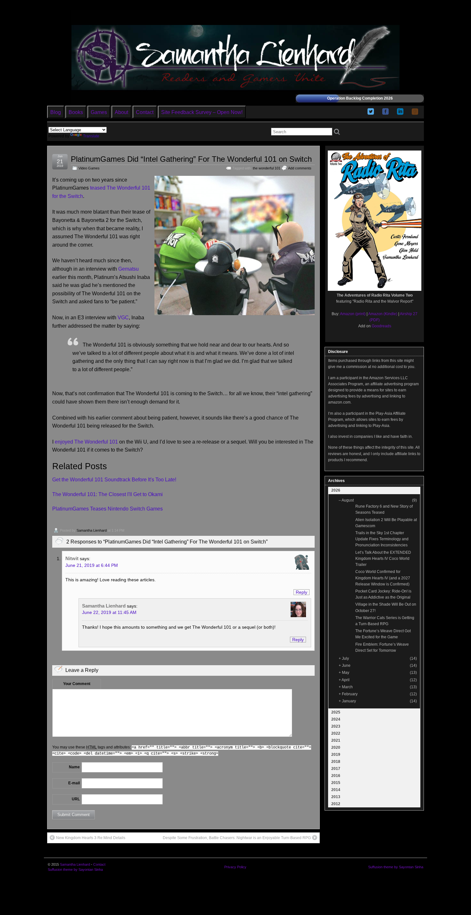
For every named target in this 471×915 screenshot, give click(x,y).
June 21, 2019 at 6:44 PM (91, 565)
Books (76, 112)
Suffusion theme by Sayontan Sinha (75, 869)
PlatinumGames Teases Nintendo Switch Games (107, 508)
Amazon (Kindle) (382, 314)
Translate (91, 136)
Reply (301, 592)
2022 (335, 733)
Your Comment (76, 684)
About (121, 112)
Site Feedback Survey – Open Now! (202, 112)
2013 (335, 797)
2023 (335, 726)
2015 (335, 782)
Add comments (299, 168)
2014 (335, 790)
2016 (335, 775)
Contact (144, 112)
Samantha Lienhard (92, 530)
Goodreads (381, 326)
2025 (335, 712)
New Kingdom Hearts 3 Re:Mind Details (90, 838)
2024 (335, 719)
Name (74, 767)
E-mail (74, 783)
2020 (335, 747)
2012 (335, 804)
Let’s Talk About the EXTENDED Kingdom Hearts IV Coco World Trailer (383, 558)
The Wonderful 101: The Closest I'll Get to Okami (107, 494)
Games (99, 112)
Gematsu (128, 269)
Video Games (89, 168)
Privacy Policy (235, 867)
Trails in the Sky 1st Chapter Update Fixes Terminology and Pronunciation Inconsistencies (382, 539)
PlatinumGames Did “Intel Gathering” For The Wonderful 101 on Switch (191, 159)
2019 (335, 754)
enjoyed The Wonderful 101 (86, 442)
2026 (335, 490)
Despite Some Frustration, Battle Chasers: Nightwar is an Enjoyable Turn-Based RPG (237, 838)
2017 (335, 768)
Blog (55, 112)
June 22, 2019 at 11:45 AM (109, 612)
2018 (335, 761)
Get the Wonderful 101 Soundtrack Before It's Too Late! (114, 479)
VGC (123, 317)
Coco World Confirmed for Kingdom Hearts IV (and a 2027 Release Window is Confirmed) (382, 577)
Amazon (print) (353, 314)
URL (76, 799)
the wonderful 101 (266, 168)
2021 (335, 740)
